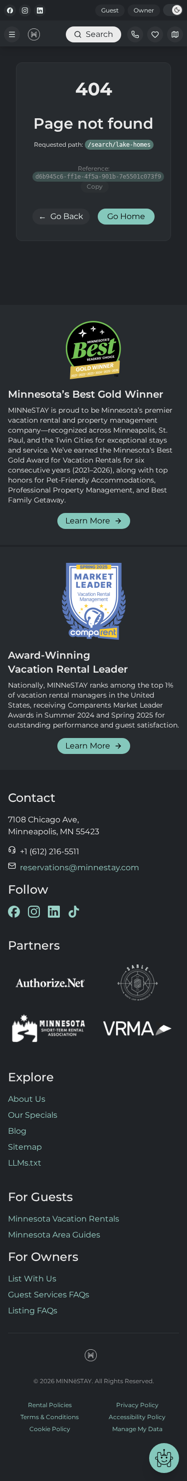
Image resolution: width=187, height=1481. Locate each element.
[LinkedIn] (40, 10)
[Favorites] (155, 34)
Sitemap (25, 1147)
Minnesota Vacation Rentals (63, 1219)
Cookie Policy (49, 1429)
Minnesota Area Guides (54, 1234)
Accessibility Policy (137, 1417)
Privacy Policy (137, 1405)
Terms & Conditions (49, 1417)
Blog (17, 1131)
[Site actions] (164, 1458)
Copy (95, 186)
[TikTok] (74, 912)
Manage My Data (137, 1429)
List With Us (32, 1278)
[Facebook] (10, 10)
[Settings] (175, 34)
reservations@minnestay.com (79, 867)
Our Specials (32, 1115)
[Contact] (135, 34)
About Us (26, 1099)
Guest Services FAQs (48, 1294)
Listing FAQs (32, 1310)
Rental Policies (50, 1405)
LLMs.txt (24, 1163)
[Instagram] (25, 10)
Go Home (126, 216)
